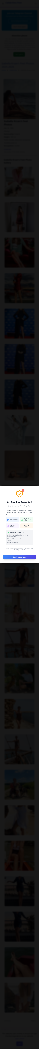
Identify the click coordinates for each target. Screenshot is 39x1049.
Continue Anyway (19, 557)
